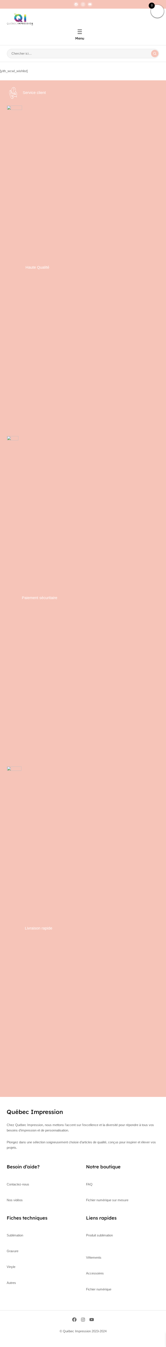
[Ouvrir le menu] (79, 31)
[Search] (154, 53)
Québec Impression (35, 1111)
